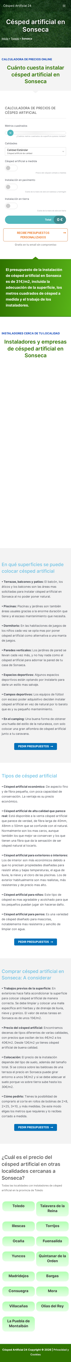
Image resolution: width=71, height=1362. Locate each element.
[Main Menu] (64, 5)
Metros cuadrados (16, 125)
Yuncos (18, 1256)
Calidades (11, 143)
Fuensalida (52, 1241)
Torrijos (52, 1226)
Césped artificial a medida (21, 161)
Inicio (5, 38)
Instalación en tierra (17, 198)
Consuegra (18, 1291)
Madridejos (19, 1276)
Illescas (18, 1226)
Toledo (15, 38)
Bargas (52, 1276)
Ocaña (18, 1241)
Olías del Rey (52, 1306)
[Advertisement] (35, 398)
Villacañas (18, 1306)
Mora (52, 1291)
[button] (35, 234)
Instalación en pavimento (20, 180)
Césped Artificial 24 (17, 5)
